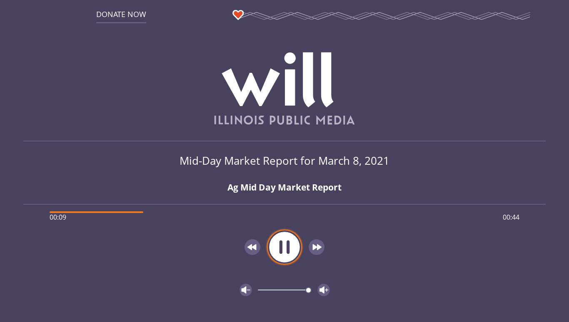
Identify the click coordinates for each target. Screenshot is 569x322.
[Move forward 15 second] (316, 247)
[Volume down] (246, 290)
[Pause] (284, 247)
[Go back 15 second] (252, 247)
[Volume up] (323, 290)
